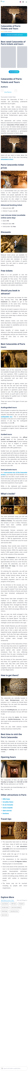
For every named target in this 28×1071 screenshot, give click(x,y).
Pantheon (6, 813)
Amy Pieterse (7, 92)
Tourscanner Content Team (8, 97)
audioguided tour (6, 416)
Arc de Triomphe (8, 805)
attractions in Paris (7, 159)
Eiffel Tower (6, 799)
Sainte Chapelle (8, 807)
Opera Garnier (7, 810)
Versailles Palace (8, 802)
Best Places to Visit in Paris (7, 900)
